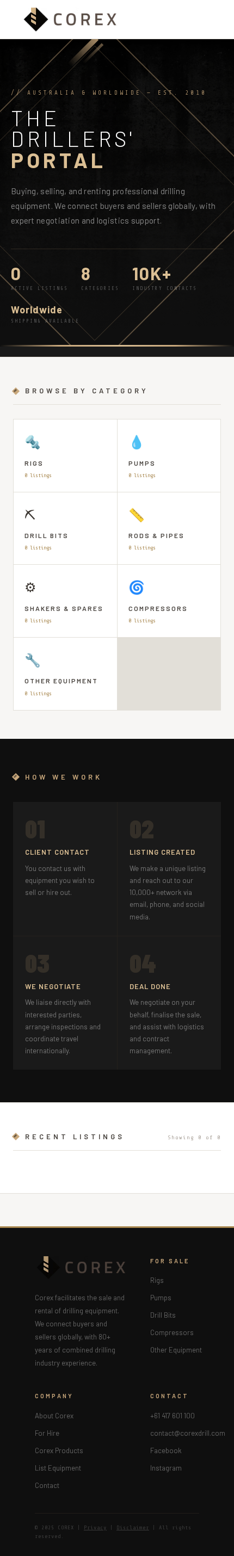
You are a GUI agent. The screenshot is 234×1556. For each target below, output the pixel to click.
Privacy (95, 1527)
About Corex (54, 1415)
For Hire (47, 1433)
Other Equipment (176, 1349)
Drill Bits (163, 1315)
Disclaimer (132, 1527)
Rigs (157, 1280)
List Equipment (58, 1468)
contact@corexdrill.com (187, 1433)
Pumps (160, 1297)
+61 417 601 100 (172, 1415)
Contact (47, 1485)
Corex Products (59, 1450)
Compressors (172, 1332)
